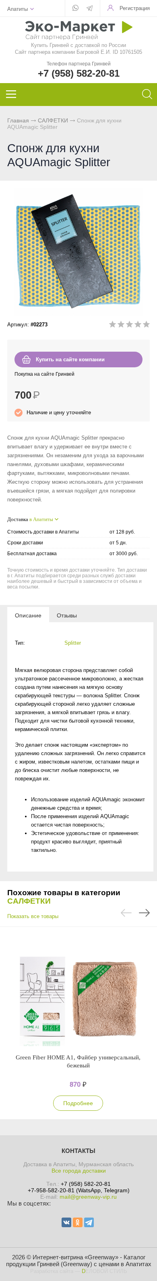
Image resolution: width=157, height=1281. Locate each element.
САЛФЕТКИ (53, 120)
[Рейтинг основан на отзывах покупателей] (129, 325)
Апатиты (17, 9)
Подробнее (78, 1103)
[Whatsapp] (75, 8)
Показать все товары (32, 916)
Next (144, 913)
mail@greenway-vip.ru (88, 1196)
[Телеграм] (90, 8)
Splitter (72, 643)
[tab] (28, 615)
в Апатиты (41, 519)
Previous (126, 913)
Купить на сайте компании (70, 359)
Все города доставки (79, 1170)
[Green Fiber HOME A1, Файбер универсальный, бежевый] (78, 990)
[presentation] (28, 615)
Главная (18, 120)
